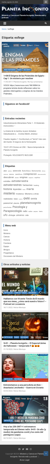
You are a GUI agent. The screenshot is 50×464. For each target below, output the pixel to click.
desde (17, 177)
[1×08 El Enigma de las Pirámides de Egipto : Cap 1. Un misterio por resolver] (25, 57)
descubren (8, 177)
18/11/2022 (7, 307)
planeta (16, 203)
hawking (36, 185)
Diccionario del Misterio (13, 256)
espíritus (37, 177)
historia (7, 189)
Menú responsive (45, 2)
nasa (16, 199)
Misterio (6, 233)
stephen (35, 211)
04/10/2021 (7, 438)
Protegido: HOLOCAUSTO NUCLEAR (18, 155)
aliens (10, 171)
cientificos (18, 174)
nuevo (20, 199)
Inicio (5, 230)
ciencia (5, 174)
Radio (19, 70)
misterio (9, 193)
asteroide (17, 171)
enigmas (24, 177)
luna (24, 189)
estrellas (6, 181)
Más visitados (9, 70)
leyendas (17, 189)
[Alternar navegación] (5, 23)
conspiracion (30, 174)
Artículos (8, 293)
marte (30, 189)
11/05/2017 (7, 82)
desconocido (42, 174)
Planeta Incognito (20, 82)
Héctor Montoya (19, 307)
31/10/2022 (7, 349)
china (43, 171)
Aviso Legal (24, 460)
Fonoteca (7, 243)
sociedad (32, 293)
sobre (30, 211)
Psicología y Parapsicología (15, 209)
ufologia (11, 215)
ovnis (34, 198)
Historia (6, 240)
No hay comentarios (35, 82)
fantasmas (28, 185)
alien (5, 171)
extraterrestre (20, 181)
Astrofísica (26, 171)
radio (25, 211)
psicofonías (7, 207)
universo (20, 215)
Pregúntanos (8, 253)
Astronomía (36, 171)
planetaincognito (30, 202)
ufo (5, 215)
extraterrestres (12, 185)
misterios (20, 194)
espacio (31, 177)
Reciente (27, 70)
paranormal (8, 203)
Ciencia (6, 237)
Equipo (6, 246)
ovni (26, 198)
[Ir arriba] (46, 453)
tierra (40, 211)
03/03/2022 (7, 391)
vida (26, 215)
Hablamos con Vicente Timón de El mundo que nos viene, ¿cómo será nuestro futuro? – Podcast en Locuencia (24, 301)
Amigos (6, 250)
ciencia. (11, 174)
